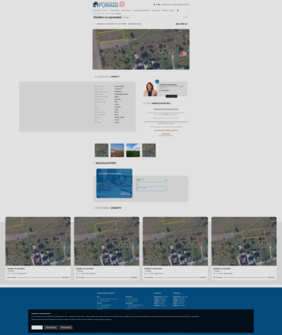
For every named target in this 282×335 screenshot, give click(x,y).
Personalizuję (65, 327)
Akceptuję (37, 327)
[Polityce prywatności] (104, 319)
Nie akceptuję (51, 327)
